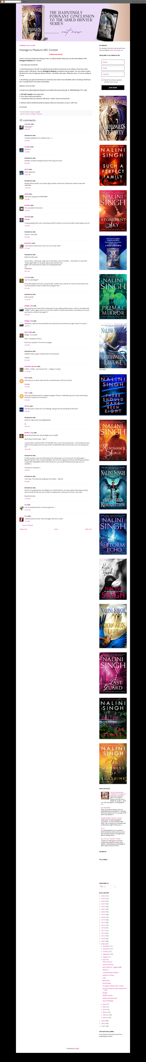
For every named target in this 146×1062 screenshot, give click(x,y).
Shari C (27, 393)
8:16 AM (27, 288)
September (106, 954)
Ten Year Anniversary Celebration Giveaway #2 (118, 793)
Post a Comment (27, 525)
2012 (103, 933)
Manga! (105, 993)
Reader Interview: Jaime (110, 998)
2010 (103, 938)
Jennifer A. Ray (29, 433)
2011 (103, 936)
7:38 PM (27, 152)
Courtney (28, 277)
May (104, 1007)
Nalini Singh (28, 332)
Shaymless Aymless (31, 366)
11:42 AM (27, 371)
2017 (103, 920)
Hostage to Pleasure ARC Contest (113, 986)
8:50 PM (27, 163)
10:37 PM (27, 510)
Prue (26, 516)
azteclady (28, 124)
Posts (104, 886)
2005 (103, 1026)
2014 (103, 928)
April (104, 1009)
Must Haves (106, 980)
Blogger (76, 1048)
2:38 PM (27, 470)
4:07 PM (27, 326)
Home (56, 529)
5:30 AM (27, 411)
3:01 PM (27, 426)
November (106, 949)
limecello (27, 205)
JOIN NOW (113, 88)
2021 (103, 909)
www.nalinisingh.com (116, 50)
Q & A (102, 828)
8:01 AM (27, 271)
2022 (103, 906)
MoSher (27, 406)
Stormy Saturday (108, 964)
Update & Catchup (108, 975)
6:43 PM (27, 141)
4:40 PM (27, 129)
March (105, 1012)
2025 (103, 898)
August (105, 957)
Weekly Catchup (108, 995)
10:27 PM (27, 174)
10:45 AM (27, 449)
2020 (103, 912)
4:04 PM (27, 315)
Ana (26, 505)
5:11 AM (27, 248)
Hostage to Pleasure (36, 114)
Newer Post (23, 529)
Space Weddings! (108, 1001)
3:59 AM (27, 210)
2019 (103, 914)
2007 (103, 1021)
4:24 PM (27, 345)
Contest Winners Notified (110, 972)
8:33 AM (27, 481)
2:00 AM (27, 400)
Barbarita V (28, 243)
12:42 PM (27, 299)
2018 (103, 917)
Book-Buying (107, 983)
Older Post (88, 529)
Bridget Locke (29, 306)
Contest (27, 114)
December (106, 946)
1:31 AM (27, 521)
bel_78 (27, 169)
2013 (103, 930)
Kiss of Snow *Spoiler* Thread (110, 839)
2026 (103, 896)
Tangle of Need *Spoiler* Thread (111, 818)
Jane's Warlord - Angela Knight (112, 967)
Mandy (27, 378)
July (104, 959)
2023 (103, 904)
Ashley (27, 194)
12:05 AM (27, 188)
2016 (103, 922)
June (104, 1004)
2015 (103, 925)
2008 (103, 944)
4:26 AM (27, 226)
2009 (103, 941)
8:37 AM (27, 360)
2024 (103, 901)
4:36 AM (27, 237)
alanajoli (27, 217)
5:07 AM (27, 387)
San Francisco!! (107, 962)
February (106, 1015)
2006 (103, 1023)
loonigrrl (27, 147)
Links (104, 978)
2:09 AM (27, 199)
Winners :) (106, 970)
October (105, 951)
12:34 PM (27, 499)
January (105, 1017)
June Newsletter (105, 808)
